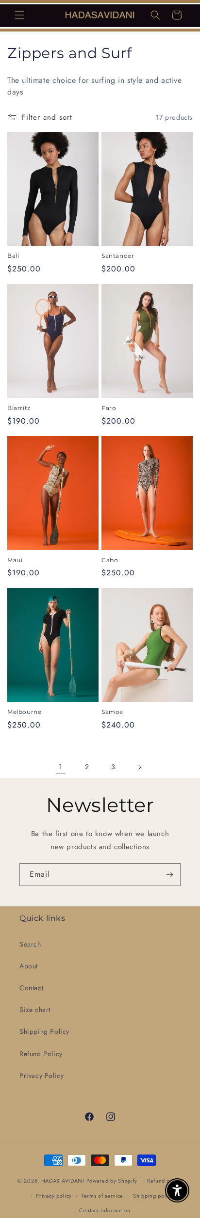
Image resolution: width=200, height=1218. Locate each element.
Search (30, 944)
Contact (31, 988)
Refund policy (165, 1181)
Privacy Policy (41, 1075)
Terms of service (102, 1196)
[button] (19, 15)
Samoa (112, 711)
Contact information (105, 1210)
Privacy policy (54, 1196)
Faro (108, 407)
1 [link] (61, 766)
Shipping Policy (44, 1031)
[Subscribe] (169, 874)
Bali (13, 255)
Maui (14, 560)
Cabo (109, 560)
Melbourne (24, 711)
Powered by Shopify (112, 1181)
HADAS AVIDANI (62, 1181)
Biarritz (19, 407)
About (28, 966)
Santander (117, 255)
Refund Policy (41, 1054)
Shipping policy (153, 1196)
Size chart (34, 1009)
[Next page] (139, 767)
